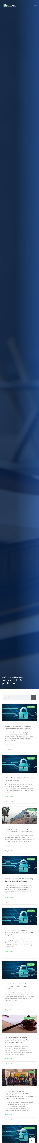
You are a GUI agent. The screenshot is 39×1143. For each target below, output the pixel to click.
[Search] (33, 697)
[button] (35, 5)
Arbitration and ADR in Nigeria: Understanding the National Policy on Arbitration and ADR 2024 (18, 1040)
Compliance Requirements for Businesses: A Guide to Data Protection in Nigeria (19, 932)
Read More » (9, 745)
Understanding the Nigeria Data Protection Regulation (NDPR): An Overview (17, 986)
